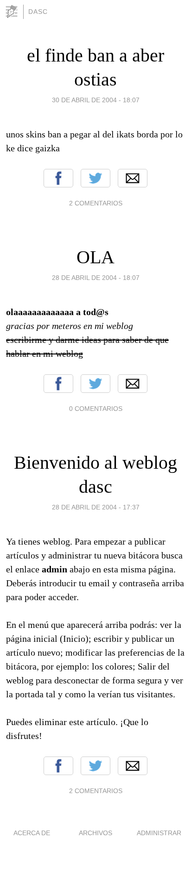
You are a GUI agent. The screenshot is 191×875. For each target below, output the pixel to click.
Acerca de (31, 833)
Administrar (159, 833)
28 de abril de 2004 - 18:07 (96, 277)
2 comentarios (95, 203)
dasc (38, 11)
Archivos (95, 833)
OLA (95, 257)
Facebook (58, 178)
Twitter (95, 178)
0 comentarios (95, 408)
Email (132, 178)
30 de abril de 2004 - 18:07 (96, 100)
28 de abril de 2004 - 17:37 (96, 507)
